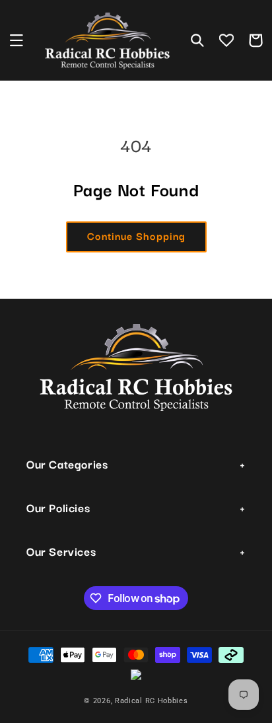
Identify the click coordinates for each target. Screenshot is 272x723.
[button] (16, 40)
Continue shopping (136, 235)
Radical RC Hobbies (151, 701)
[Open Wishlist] (226, 40)
